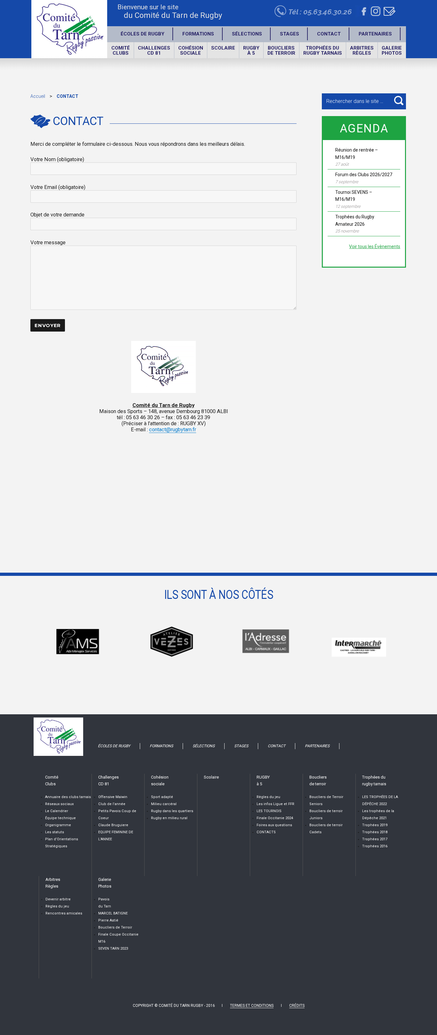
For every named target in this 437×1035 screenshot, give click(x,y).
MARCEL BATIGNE (113, 913)
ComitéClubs (120, 50)
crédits (297, 1005)
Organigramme (58, 825)
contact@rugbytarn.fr (172, 430)
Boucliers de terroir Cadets (326, 828)
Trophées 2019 (374, 825)
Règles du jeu (268, 797)
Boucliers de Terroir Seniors (326, 800)
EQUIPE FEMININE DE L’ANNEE (115, 835)
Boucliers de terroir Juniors (326, 814)
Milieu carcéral (164, 804)
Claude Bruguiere (113, 825)
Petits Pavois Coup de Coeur (117, 814)
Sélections (247, 34)
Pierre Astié (108, 920)
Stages (289, 34)
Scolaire (223, 48)
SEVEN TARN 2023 (113, 948)
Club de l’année (111, 804)
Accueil (37, 96)
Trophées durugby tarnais (322, 50)
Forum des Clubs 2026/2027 (363, 174)
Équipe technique (60, 818)
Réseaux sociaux (59, 804)
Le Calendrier (56, 811)
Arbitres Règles (362, 50)
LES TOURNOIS (269, 811)
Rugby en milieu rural (169, 818)
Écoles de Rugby (142, 34)
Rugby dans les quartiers (172, 811)
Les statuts (54, 832)
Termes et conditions (252, 1005)
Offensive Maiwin (112, 797)
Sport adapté (162, 797)
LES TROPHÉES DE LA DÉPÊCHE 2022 (380, 800)
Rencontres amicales (63, 913)
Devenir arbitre (58, 899)
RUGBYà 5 (251, 50)
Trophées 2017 (374, 839)
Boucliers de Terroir (115, 927)
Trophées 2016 (374, 846)
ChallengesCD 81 (154, 50)
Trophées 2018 (374, 832)
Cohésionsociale (190, 50)
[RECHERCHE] (398, 100)
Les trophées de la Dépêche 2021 (378, 814)
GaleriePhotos (392, 50)
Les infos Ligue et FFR (275, 804)
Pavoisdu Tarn (104, 902)
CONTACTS (266, 832)
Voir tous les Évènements (374, 246)
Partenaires (375, 34)
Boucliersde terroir (281, 50)
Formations (198, 34)
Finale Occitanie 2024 (275, 818)
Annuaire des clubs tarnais (68, 797)
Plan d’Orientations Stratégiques (61, 842)
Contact (329, 34)
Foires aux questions (274, 825)
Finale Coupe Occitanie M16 (118, 938)
